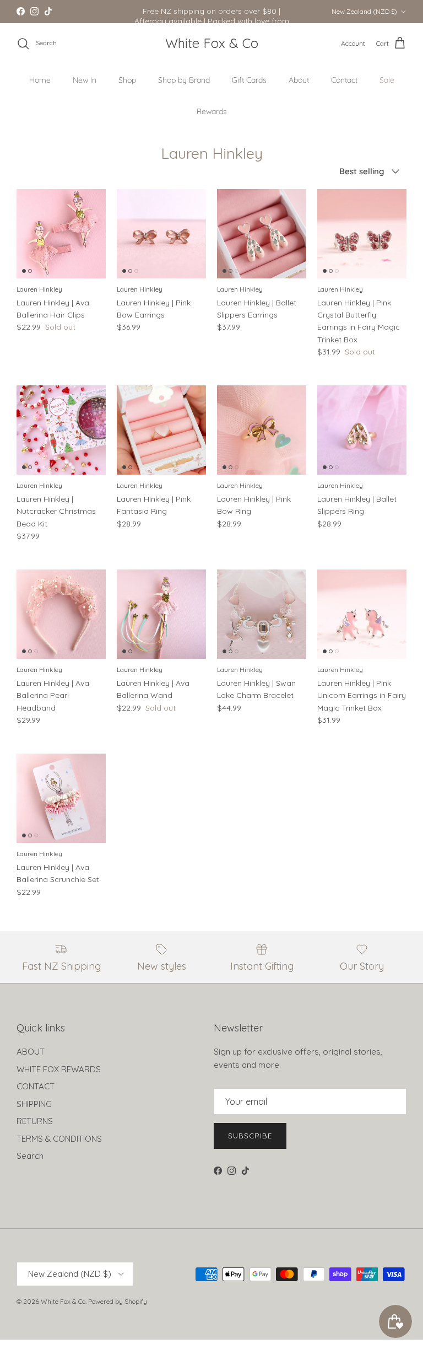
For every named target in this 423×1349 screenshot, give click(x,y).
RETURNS (35, 1121)
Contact (344, 80)
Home (40, 80)
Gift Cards (249, 80)
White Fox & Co (63, 1301)
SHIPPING (34, 1104)
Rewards (212, 111)
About (299, 80)
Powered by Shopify (117, 1301)
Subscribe (250, 1135)
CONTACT (36, 1086)
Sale (386, 80)
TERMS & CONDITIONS (59, 1138)
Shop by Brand (184, 80)
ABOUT (31, 1051)
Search (30, 1156)
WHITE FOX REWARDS (59, 1069)
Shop (127, 80)
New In (84, 80)
